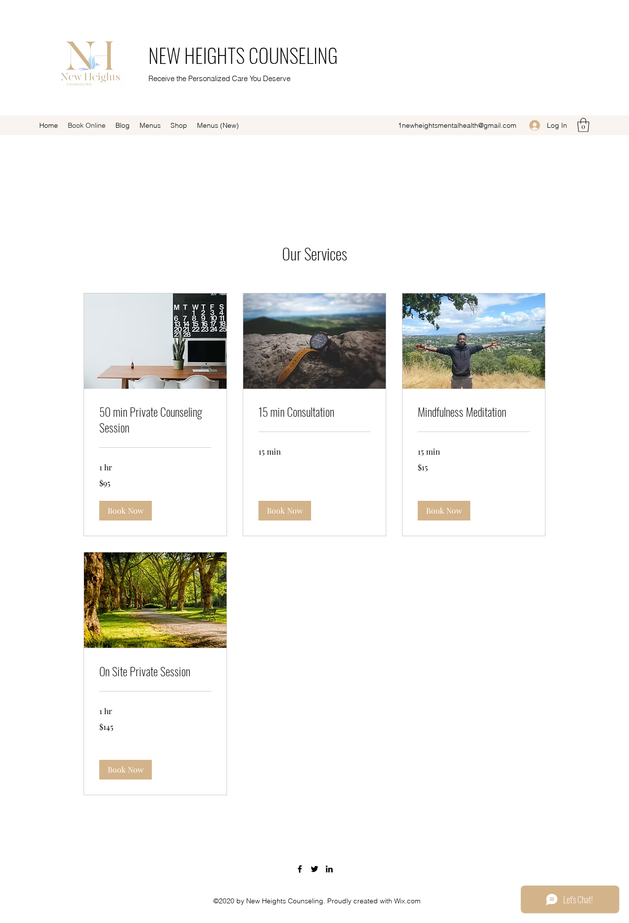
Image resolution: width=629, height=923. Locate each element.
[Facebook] (300, 869)
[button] (583, 125)
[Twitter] (314, 869)
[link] (155, 419)
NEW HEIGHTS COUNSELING (243, 55)
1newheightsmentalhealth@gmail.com (457, 125)
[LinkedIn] (329, 869)
